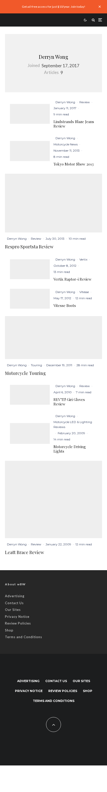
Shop (9, 630)
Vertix (83, 259)
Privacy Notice (17, 617)
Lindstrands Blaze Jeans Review (74, 123)
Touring (36, 365)
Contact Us (14, 603)
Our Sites (13, 610)
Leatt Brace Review (24, 552)
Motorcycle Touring (25, 373)
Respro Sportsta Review (29, 247)
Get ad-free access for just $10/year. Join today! (53, 6)
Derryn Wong (53, 56)
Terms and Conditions (23, 637)
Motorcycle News (66, 144)
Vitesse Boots (65, 305)
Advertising (14, 596)
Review (84, 102)
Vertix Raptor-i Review (73, 279)
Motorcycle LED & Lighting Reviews (73, 424)
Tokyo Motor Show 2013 (74, 164)
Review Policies (18, 623)
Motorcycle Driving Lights (70, 448)
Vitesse (84, 292)
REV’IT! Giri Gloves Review (69, 401)
